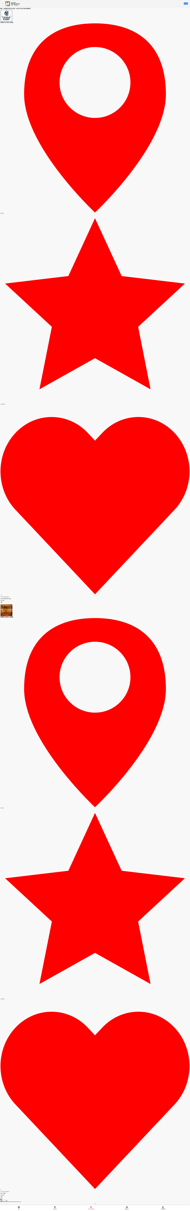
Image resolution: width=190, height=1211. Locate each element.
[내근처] (55, 1207)
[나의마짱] (163, 1207)
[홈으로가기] (18, 1207)
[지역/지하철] (91, 1207)
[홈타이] (127, 1207)
